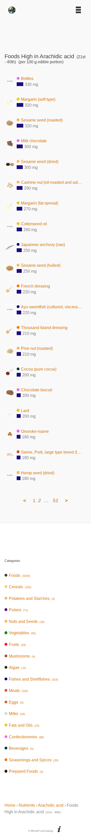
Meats (18, 690)
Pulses (18, 610)
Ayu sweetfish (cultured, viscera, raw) (51, 307)
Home (10, 805)
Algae (17, 667)
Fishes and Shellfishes (33, 679)
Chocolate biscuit (36, 390)
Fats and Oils (24, 725)
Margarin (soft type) (38, 99)
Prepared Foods (26, 771)
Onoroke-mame (35, 431)
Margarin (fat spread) (39, 203)
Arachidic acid (50, 805)
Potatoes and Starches (32, 598)
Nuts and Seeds (26, 621)
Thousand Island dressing (44, 327)
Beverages (21, 748)
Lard (25, 410)
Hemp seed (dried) (37, 473)
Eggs (16, 702)
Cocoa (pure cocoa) (38, 369)
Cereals (20, 587)
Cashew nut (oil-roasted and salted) (51, 182)
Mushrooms (22, 656)
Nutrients (27, 805)
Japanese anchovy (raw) (43, 244)
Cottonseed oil (34, 224)
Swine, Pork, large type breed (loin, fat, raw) (51, 452)
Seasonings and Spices (33, 760)
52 (55, 500)
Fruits (17, 644)
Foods (19, 575)
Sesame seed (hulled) (40, 265)
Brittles (27, 78)
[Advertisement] (45, 31)
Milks (17, 713)
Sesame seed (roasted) (42, 120)
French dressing (35, 286)
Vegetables (22, 633)
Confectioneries (26, 737)
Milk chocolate (34, 141)
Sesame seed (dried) (39, 161)
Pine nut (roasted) (37, 348)
